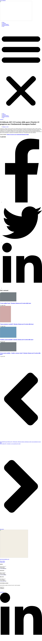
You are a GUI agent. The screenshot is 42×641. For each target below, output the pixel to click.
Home (3, 22)
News (3, 26)
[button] (21, 70)
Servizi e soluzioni (5, 24)
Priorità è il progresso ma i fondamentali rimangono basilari (18, 134)
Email (1, 587)
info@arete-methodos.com (4, 559)
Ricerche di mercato (5, 25)
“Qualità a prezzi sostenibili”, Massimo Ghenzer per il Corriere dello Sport (16, 339)
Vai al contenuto (3, 0)
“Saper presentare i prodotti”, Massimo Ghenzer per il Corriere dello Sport (17, 324)
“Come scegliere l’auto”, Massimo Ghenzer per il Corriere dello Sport (15, 303)
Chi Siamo (4, 23)
